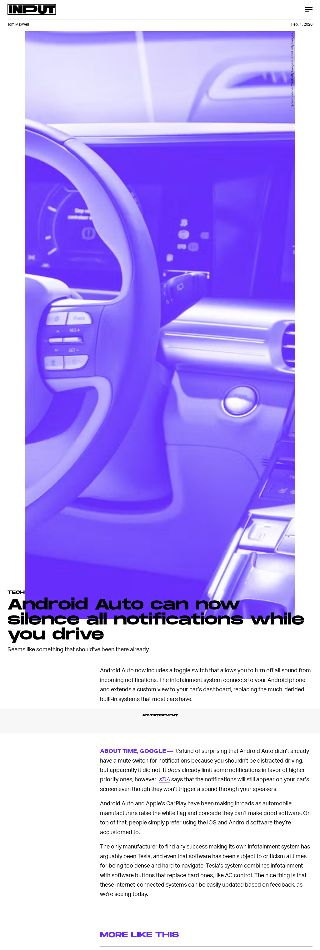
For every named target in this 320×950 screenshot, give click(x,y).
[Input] (32, 9)
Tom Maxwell (18, 24)
